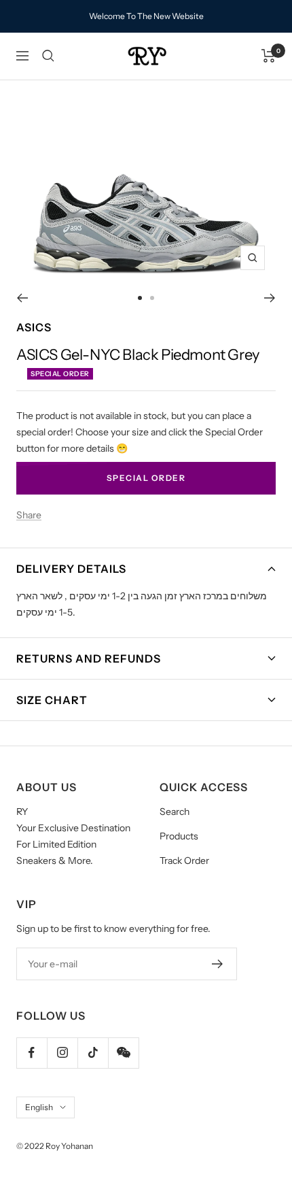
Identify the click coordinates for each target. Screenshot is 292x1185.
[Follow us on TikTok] (92, 1052)
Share (28, 515)
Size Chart (52, 700)
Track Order (184, 860)
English (39, 1107)
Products (179, 836)
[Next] (270, 298)
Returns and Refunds (88, 658)
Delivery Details (71, 568)
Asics (34, 327)
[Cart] (268, 56)
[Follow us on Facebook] (31, 1052)
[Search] (48, 56)
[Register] (217, 964)
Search (174, 811)
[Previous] (22, 298)
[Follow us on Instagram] (62, 1052)
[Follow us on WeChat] (123, 1052)
